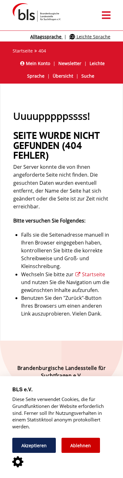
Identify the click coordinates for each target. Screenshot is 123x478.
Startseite (23, 51)
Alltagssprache (46, 37)
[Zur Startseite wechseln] (33, 21)
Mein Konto (37, 63)
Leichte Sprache (92, 37)
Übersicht (63, 76)
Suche (87, 76)
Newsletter (69, 63)
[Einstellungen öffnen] (17, 462)
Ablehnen (80, 445)
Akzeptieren (34, 445)
